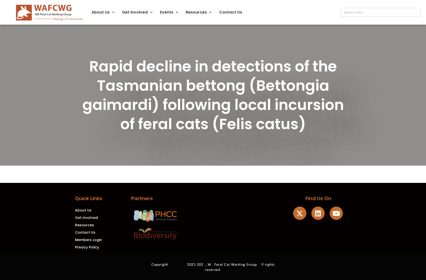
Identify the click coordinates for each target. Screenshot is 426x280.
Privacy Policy (87, 247)
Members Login (88, 239)
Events (166, 12)
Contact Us (230, 12)
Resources (196, 12)
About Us (100, 12)
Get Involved (135, 12)
